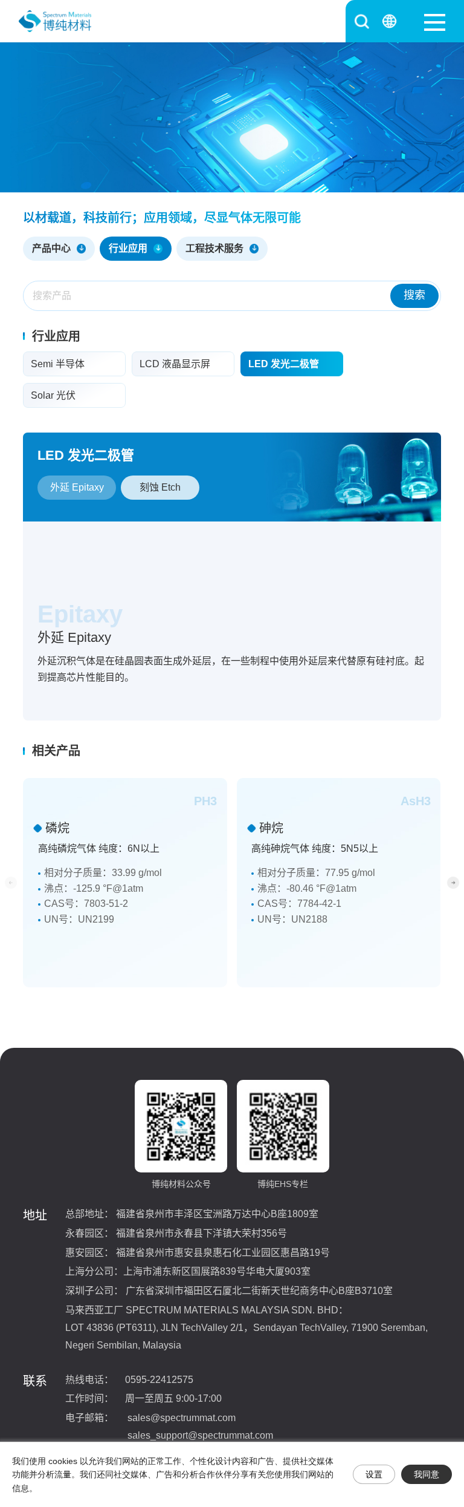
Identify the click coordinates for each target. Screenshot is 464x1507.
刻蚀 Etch (160, 487)
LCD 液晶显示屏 (175, 364)
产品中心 (51, 248)
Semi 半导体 (58, 364)
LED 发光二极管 (283, 364)
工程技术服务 (214, 248)
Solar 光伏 (53, 395)
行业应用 (128, 248)
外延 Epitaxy (77, 487)
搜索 (414, 295)
